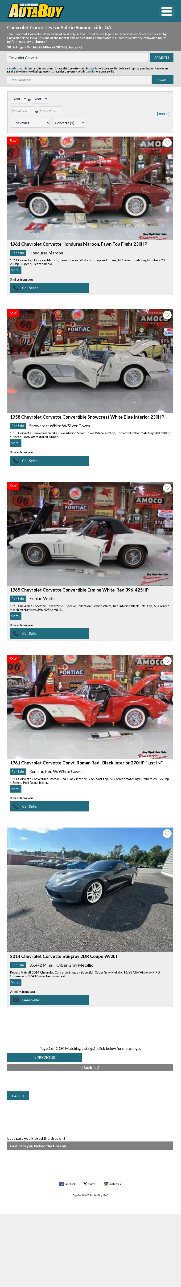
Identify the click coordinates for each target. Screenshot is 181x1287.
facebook (70, 1183)
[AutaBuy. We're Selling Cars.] (76, 11)
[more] (41, 41)
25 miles (94, 68)
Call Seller (30, 288)
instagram (115, 1183)
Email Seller (31, 1000)
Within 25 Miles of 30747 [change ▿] (54, 47)
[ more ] (163, 113)
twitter (92, 1183)
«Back (87, 1067)
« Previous (44, 1057)
